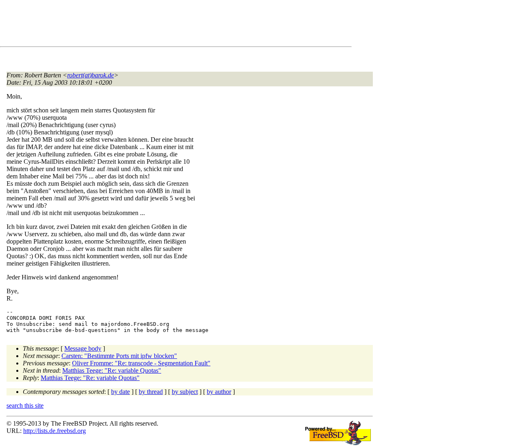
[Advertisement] (155, 25)
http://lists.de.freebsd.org (54, 430)
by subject (185, 391)
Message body (82, 348)
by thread (151, 391)
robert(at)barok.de (90, 75)
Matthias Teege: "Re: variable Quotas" (111, 370)
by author (219, 391)
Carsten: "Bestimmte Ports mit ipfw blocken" (119, 355)
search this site (25, 405)
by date (120, 391)
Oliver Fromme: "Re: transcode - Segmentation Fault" (141, 363)
